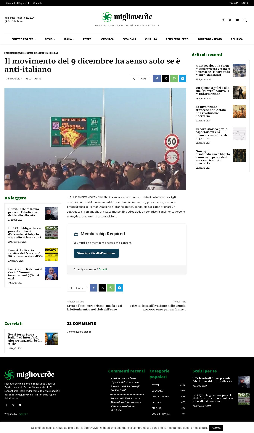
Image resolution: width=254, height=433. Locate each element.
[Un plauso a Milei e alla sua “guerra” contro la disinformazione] (239, 92)
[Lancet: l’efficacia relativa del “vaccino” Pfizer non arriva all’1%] (51, 254)
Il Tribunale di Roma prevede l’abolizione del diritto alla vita (23, 212)
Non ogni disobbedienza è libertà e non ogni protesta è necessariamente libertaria (213, 157)
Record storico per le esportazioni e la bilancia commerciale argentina (212, 133)
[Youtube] (237, 20)
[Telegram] (182, 78)
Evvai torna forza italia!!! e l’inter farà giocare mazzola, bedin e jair (25, 339)
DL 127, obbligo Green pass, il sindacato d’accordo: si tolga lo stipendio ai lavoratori (24, 233)
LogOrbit (23, 414)
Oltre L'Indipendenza (46, 53)
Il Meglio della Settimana (18, 53)
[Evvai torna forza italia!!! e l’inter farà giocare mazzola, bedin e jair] (51, 339)
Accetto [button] (216, 427)
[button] (245, 20)
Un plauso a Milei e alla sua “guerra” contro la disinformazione (212, 91)
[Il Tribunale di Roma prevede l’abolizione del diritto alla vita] (51, 213)
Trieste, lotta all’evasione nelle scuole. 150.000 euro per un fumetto (158, 307)
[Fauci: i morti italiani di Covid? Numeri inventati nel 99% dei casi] (51, 273)
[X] (230, 20)
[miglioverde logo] (127, 17)
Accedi (103, 269)
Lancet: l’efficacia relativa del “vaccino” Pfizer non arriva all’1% (25, 253)
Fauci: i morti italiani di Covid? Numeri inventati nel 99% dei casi (25, 274)
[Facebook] (223, 20)
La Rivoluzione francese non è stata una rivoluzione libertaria (211, 111)
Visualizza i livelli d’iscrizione (96, 253)
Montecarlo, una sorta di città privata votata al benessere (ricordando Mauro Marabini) (213, 70)
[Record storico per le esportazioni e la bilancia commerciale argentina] (239, 133)
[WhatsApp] (174, 78)
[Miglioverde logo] (33, 375)
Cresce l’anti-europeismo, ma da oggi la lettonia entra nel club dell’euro (94, 307)
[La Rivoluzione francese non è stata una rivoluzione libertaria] (239, 111)
